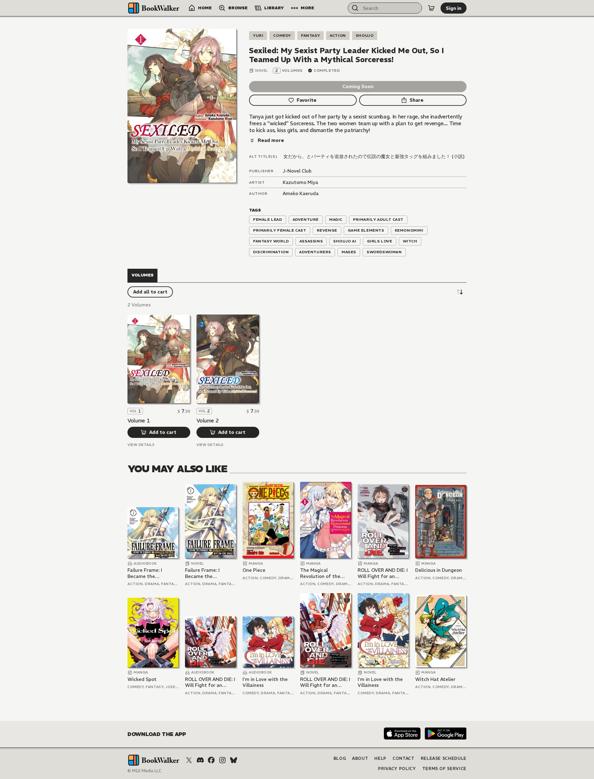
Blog (340, 758)
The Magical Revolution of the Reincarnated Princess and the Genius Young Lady (325, 573)
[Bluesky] (233, 760)
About (360, 758)
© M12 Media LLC (144, 771)
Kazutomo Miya (300, 182)
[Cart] (431, 8)
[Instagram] (222, 760)
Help (380, 758)
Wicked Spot (142, 679)
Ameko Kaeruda (301, 193)
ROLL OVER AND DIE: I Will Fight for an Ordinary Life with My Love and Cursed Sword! (383, 573)
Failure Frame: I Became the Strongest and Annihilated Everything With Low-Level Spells (152, 573)
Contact (404, 758)
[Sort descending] (460, 292)
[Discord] (200, 760)
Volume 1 (138, 420)
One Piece (254, 570)
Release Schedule (444, 758)
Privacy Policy (397, 769)
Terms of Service (444, 769)
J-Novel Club (297, 171)
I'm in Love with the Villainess (265, 682)
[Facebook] (211, 760)
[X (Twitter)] (189, 760)
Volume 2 (207, 420)
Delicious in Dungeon (438, 570)
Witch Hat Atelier (435, 679)
